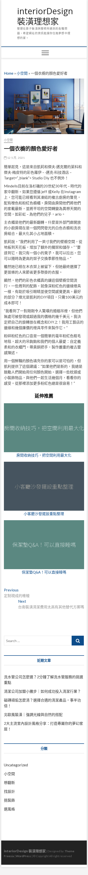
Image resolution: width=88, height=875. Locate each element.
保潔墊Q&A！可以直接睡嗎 (44, 572)
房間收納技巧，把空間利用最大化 (43, 455)
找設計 (9, 791)
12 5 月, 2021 (16, 158)
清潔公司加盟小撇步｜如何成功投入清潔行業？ (42, 691)
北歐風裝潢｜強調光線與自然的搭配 (33, 714)
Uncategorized (16, 765)
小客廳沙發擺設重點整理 (44, 513)
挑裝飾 (9, 800)
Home (8, 73)
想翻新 (9, 782)
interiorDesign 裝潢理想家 (45, 16)
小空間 (22, 73)
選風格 (9, 809)
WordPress (23, 856)
